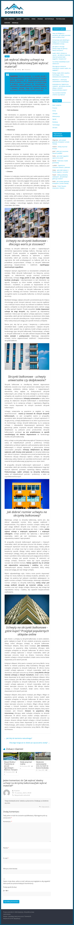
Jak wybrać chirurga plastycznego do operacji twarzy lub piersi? (59, 48)
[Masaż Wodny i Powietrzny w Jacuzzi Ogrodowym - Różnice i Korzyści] (11, 753)
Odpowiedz (45, 807)
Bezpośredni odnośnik (22, 795)
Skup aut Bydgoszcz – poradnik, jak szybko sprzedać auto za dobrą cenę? (61, 35)
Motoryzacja (49, 19)
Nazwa (6, 848)
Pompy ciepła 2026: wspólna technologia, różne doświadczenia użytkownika (60, 75)
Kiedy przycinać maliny (26, 763)
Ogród (19, 19)
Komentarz (7, 822)
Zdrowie (7, 23)
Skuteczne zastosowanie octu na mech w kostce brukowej (42, 765)
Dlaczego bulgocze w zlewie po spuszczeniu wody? (29, 743)
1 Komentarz (27, 69)
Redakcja (15, 23)
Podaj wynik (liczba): (10, 887)
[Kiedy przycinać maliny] (27, 753)
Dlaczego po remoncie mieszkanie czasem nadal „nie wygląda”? (61, 68)
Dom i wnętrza (9, 19)
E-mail (6, 858)
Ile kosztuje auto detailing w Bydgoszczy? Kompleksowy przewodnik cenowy (60, 42)
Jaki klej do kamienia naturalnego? (18, 738)
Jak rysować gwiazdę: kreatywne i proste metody (60, 142)
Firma (33, 19)
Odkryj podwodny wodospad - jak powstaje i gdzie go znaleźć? (60, 177)
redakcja (19, 69)
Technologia (60, 19)
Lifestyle (26, 19)
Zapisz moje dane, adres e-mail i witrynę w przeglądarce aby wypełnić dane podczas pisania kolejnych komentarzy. (26, 882)
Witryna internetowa (10, 869)
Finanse (40, 19)
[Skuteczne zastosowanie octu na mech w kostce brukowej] (43, 753)
